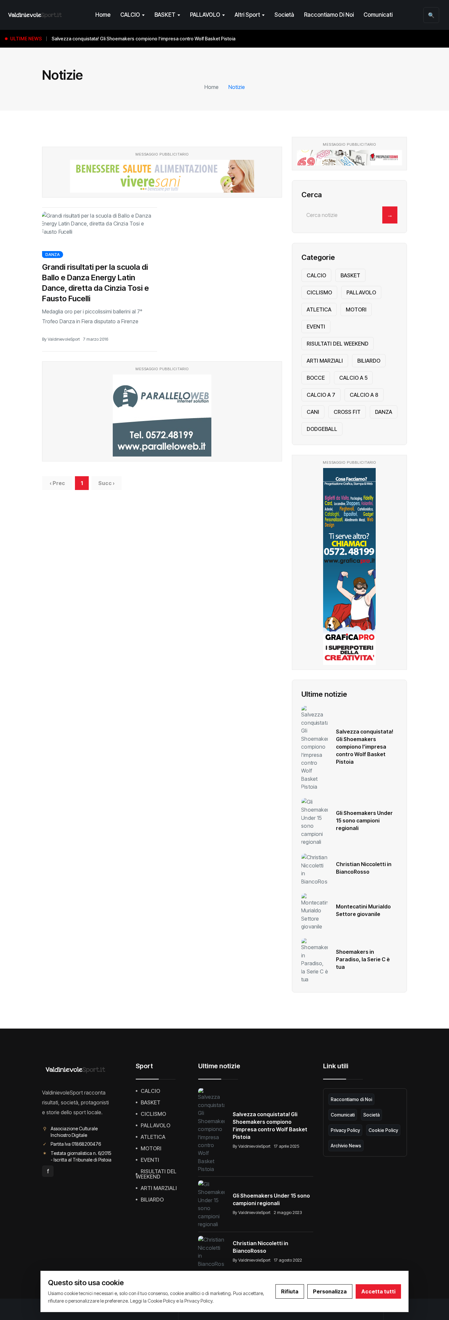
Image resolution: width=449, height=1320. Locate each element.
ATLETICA (319, 309)
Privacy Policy (345, 1130)
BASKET (165, 14)
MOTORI (356, 309)
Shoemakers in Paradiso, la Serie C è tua (363, 959)
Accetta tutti (378, 1291)
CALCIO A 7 (321, 395)
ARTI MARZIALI (325, 360)
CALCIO (130, 14)
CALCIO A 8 (364, 395)
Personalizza (330, 1291)
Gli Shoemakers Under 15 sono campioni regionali (364, 820)
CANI (313, 412)
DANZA (52, 254)
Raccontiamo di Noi (329, 14)
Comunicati (378, 14)
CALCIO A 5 (353, 377)
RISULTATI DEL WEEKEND (337, 343)
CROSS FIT (347, 412)
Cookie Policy (383, 1130)
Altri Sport (247, 14)
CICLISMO (319, 292)
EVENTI (316, 326)
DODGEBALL (322, 429)
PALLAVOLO (205, 14)
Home (102, 14)
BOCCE (316, 377)
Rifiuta (289, 1291)
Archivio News (346, 1145)
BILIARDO (368, 360)
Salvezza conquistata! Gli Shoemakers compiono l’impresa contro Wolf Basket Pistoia (364, 746)
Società (284, 14)
